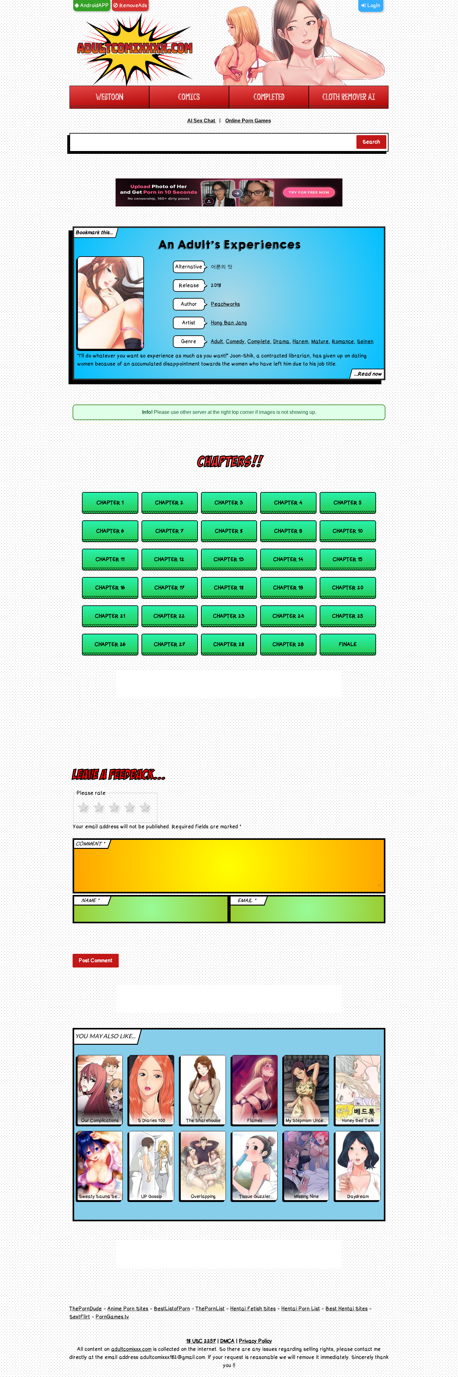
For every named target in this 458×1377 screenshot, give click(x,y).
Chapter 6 (110, 531)
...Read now (368, 374)
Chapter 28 (229, 644)
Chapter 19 (288, 588)
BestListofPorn (172, 1309)
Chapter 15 (348, 559)
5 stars (146, 807)
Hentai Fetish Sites (253, 1309)
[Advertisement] (229, 192)
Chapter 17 (169, 588)
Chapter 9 (288, 531)
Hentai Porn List (300, 1309)
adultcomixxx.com (131, 1349)
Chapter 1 (110, 503)
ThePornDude (85, 1309)
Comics (189, 97)
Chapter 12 (169, 559)
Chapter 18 (229, 588)
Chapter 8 (229, 531)
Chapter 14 (288, 559)
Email (247, 900)
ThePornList (210, 1309)
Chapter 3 (229, 503)
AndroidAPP (94, 5)
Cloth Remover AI (348, 97)
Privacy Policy (255, 1341)
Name (91, 900)
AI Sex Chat (201, 120)
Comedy (235, 341)
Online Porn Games (248, 120)
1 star (84, 807)
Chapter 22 (169, 616)
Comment (90, 844)
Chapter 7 (170, 531)
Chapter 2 (169, 503)
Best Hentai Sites (347, 1309)
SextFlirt (79, 1317)
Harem (300, 341)
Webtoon (109, 97)
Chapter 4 (288, 503)
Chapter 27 (169, 644)
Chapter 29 (288, 644)
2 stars (100, 807)
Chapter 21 (110, 616)
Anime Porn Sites (127, 1309)
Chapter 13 (229, 559)
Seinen (365, 341)
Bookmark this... (94, 233)
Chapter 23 (229, 616)
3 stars (115, 807)
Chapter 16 (110, 588)
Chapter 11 (110, 559)
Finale (348, 644)
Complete (259, 341)
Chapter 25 (347, 616)
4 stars (131, 807)
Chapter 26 (110, 644)
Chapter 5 (348, 503)
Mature (320, 341)
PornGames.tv (112, 1317)
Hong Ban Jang (229, 323)
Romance (343, 341)
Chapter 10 (348, 531)
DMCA (227, 1341)
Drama (281, 341)
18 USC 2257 (201, 1341)
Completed (269, 97)
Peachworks (225, 304)
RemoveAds (132, 5)
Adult (217, 341)
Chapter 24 (288, 616)
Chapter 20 (347, 588)
